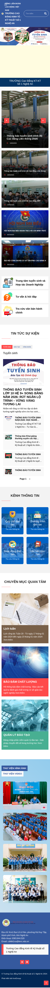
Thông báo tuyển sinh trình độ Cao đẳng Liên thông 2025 (24, 137)
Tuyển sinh (7, 347)
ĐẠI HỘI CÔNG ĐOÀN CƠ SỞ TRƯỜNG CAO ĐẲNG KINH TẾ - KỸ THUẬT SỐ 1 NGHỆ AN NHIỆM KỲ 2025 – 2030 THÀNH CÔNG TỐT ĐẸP (25, 261)
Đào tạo (17, 347)
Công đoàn (27, 347)
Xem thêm (8, 640)
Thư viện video (12, 773)
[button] (6, 120)
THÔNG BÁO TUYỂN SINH (28, 454)
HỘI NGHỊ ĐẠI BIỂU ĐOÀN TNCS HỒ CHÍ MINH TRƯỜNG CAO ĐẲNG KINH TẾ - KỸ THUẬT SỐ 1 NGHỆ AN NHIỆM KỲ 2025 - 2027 (25, 231)
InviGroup (17, 978)
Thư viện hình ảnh (14, 768)
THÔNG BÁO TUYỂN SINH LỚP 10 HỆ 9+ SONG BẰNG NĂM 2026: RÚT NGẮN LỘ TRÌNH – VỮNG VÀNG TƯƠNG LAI (23, 397)
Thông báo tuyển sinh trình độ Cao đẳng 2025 (22, 201)
